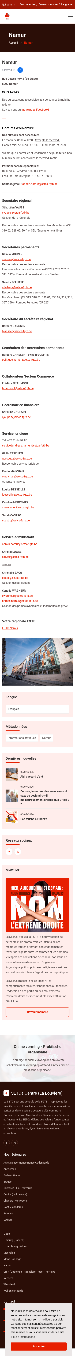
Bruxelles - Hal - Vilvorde (17, 1188)
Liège (6, 1233)
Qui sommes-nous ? (13, 4)
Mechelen (9, 1252)
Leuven (7, 1219)
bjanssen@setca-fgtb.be (17, 331)
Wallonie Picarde (13, 1290)
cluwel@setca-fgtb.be (15, 557)
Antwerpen (9, 1169)
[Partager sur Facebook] (20, 70)
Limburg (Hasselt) (13, 1240)
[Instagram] (17, 851)
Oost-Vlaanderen (13, 1207)
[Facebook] (9, 851)
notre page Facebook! (36, 109)
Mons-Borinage (12, 1259)
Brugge (7, 1181)
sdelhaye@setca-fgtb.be (17, 287)
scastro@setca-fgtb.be (16, 520)
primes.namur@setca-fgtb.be (20, 601)
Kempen (8, 1213)
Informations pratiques (22, 738)
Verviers (8, 1278)
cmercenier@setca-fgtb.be (18, 507)
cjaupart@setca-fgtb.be (16, 417)
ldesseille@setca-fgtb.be (17, 494)
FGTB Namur (10, 628)
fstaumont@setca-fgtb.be (17, 388)
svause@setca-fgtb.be (15, 212)
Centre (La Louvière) (15, 1194)
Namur (46, 738)
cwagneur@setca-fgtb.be (17, 595)
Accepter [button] (39, 1346)
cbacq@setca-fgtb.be (15, 577)
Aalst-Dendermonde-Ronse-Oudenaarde (26, 1162)
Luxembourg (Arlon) (15, 1246)
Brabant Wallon (12, 1175)
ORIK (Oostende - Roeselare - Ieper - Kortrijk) (29, 1271)
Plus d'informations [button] (23, 1336)
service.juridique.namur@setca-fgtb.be (25, 445)
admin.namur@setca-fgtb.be (39, 184)
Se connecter (27, 4)
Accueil (13, 42)
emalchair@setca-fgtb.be (17, 476)
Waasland (9, 1284)
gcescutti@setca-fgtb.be (17, 458)
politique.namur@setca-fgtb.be (21, 359)
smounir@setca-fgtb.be (16, 259)
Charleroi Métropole (15, 1200)
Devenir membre (48, 4)
